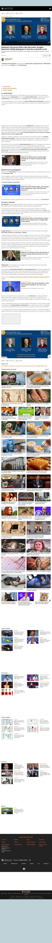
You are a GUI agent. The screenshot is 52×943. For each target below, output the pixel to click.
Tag (38, 863)
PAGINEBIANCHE (27, 893)
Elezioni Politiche (31, 844)
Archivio (32, 863)
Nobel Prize (4, 357)
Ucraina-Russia (18, 844)
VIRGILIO (5, 893)
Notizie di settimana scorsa (6, 851)
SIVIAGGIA (39, 893)
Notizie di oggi (5, 844)
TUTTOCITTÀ (33, 893)
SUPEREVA (26, 894)
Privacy (22, 896)
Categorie (24, 863)
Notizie (8, 860)
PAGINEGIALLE (10, 893)
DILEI (36, 893)
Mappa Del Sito (14, 863)
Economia (41, 839)
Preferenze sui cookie (34, 896)
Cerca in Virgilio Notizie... (21, 860)
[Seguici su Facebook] (24, 869)
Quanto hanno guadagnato (10, 88)
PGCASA (22, 893)
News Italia (46, 863)
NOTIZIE (8, 8)
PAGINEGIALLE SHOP (17, 893)
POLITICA (41, 637)
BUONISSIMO (49, 893)
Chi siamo (13, 896)
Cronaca (4, 839)
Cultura (3, 842)
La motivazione (7, 86)
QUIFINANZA (44, 893)
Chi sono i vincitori (7, 90)
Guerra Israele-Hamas (43, 845)
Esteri (28, 839)
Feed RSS (5, 863)
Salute (15, 842)
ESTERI (15, 689)
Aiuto (40, 896)
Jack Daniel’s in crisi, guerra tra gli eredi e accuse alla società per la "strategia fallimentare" (24, 366)
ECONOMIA (7, 16)
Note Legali (18, 896)
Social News (42, 842)
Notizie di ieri (5, 846)
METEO (15, 808)
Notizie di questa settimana (5, 848)
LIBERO (2, 893)
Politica (16, 839)
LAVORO (11, 16)
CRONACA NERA (43, 763)
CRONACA (16, 630)
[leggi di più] (49, 59)
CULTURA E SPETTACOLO (44, 674)
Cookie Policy (27, 896)
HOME (2, 16)
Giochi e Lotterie (31, 842)
